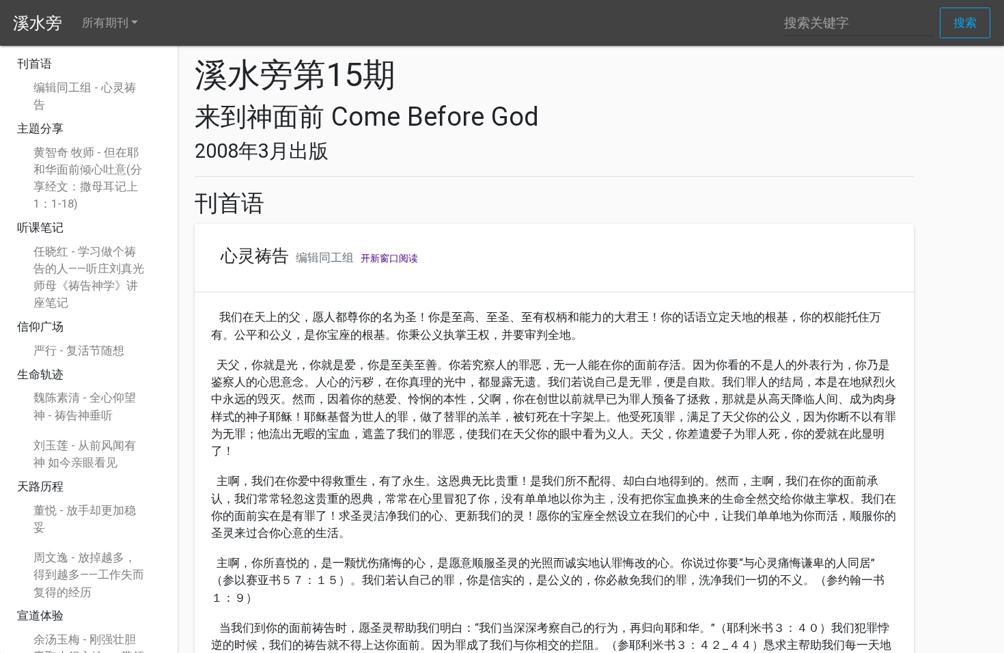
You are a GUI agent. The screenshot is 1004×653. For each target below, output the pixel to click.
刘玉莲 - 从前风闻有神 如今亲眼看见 (84, 454)
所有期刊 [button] (105, 22)
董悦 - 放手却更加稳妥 (84, 518)
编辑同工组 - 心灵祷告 (84, 96)
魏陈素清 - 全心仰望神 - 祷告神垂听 (84, 406)
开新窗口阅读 (389, 258)
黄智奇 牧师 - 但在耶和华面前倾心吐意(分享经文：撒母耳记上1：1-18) (87, 178)
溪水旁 (37, 23)
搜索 (965, 22)
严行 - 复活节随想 (78, 350)
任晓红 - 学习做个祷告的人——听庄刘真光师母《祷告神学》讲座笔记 (88, 277)
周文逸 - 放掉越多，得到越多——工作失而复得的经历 (88, 574)
